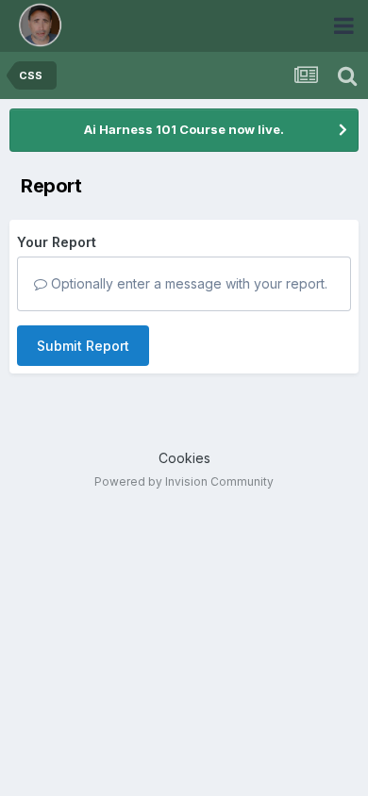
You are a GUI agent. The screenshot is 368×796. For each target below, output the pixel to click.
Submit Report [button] (83, 346)
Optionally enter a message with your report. (187, 283)
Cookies (184, 458)
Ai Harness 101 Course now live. (184, 129)
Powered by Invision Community (184, 481)
